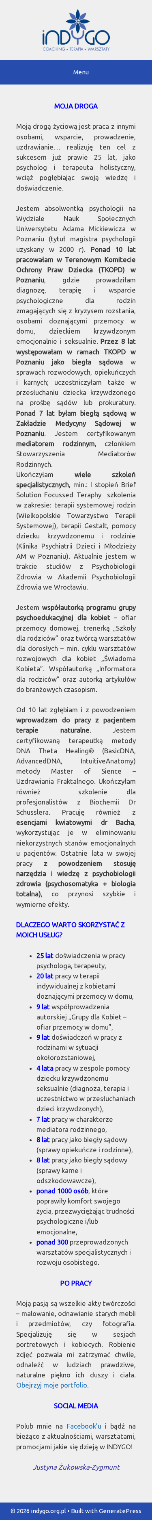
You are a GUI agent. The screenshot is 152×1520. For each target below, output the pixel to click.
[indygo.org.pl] (76, 29)
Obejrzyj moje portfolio (51, 1385)
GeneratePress (120, 1510)
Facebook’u (84, 1426)
